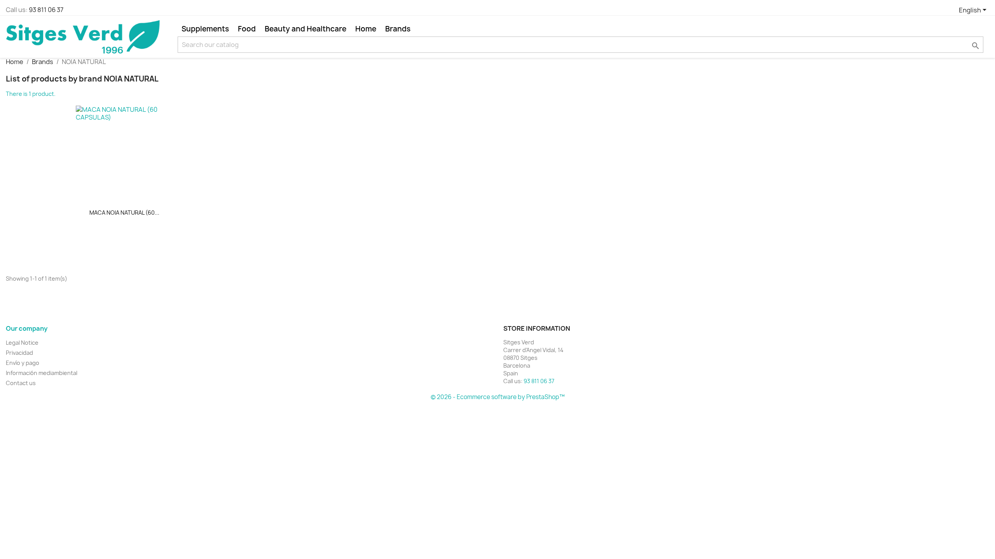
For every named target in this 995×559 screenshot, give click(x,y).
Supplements (205, 29)
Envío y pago (22, 362)
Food (247, 29)
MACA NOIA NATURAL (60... (124, 212)
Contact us (21, 383)
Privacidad (19, 352)
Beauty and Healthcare (305, 29)
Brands (397, 29)
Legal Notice (22, 342)
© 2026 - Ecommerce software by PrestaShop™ (498, 397)
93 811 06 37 (46, 9)
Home (365, 29)
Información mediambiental (41, 373)
